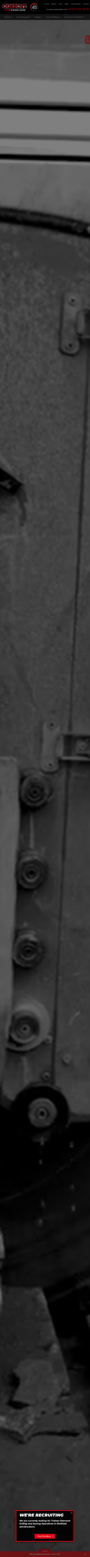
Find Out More (44, 1536)
